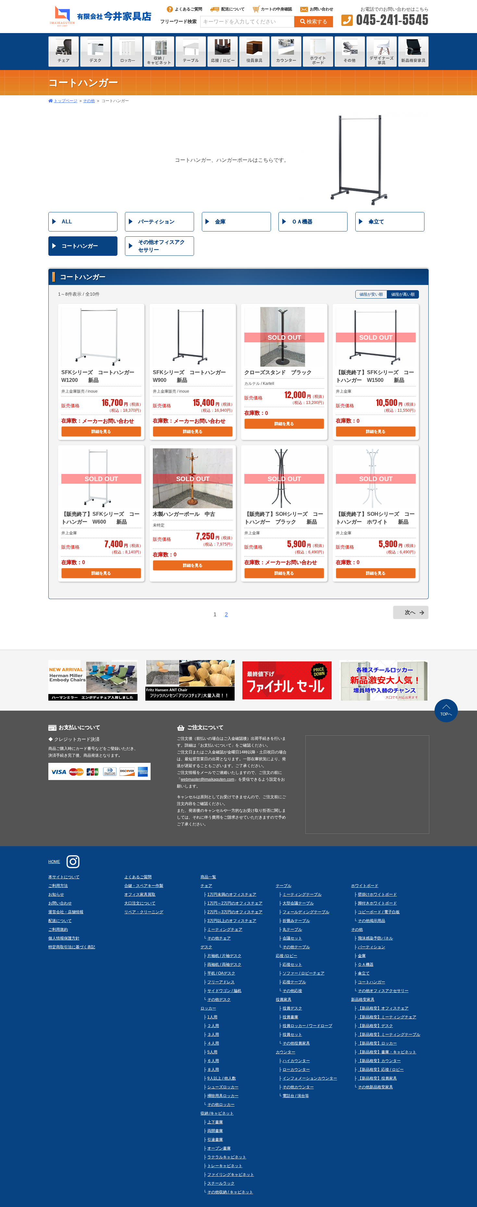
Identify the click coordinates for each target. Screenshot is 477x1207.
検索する (317, 21)
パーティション (156, 221)
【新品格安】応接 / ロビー (381, 1069)
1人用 (212, 1017)
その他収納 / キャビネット (230, 1192)
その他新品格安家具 (375, 1087)
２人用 (213, 1026)
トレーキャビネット (224, 1166)
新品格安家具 (362, 999)
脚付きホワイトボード (377, 903)
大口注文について (139, 903)
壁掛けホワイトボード (377, 894)
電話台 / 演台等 (296, 1096)
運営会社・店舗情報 (65, 912)
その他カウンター (298, 1087)
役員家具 (283, 999)
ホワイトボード (364, 885)
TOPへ (446, 714)
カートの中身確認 (276, 9)
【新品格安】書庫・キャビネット (387, 1052)
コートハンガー (80, 246)
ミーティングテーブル (302, 894)
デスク (206, 947)
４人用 (213, 1043)
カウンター (285, 1052)
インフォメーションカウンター (310, 1078)
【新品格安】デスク (375, 1026)
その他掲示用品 (371, 920)
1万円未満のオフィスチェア (231, 894)
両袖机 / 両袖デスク (224, 964)
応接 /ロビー (286, 955)
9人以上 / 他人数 (221, 1078)
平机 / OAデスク (221, 973)
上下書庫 (215, 1122)
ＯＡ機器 (302, 221)
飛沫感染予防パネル (375, 938)
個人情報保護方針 (64, 938)
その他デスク (219, 999)
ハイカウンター (296, 1061)
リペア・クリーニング (143, 912)
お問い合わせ (321, 9)
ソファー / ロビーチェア (303, 973)
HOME (54, 861)
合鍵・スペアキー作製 (143, 885)
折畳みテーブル (296, 920)
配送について (233, 9)
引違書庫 (215, 1139)
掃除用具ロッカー (222, 1096)
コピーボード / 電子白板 (379, 912)
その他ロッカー (221, 1104)
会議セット (292, 938)
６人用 (213, 1061)
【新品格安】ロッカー (377, 1043)
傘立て (376, 221)
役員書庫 (290, 1017)
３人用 (213, 1034)
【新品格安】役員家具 (377, 1078)
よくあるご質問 (188, 9)
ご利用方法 (58, 885)
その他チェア (219, 938)
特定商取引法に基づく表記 (71, 947)
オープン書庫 (219, 1148)
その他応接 (292, 990)
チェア (206, 885)
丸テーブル (292, 929)
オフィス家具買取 (139, 894)
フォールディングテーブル (306, 912)
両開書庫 (215, 1131)
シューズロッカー (222, 1087)
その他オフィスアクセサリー (161, 246)
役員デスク (292, 1008)
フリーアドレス (221, 982)
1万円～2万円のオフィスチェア (235, 903)
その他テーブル (296, 947)
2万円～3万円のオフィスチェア (235, 912)
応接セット (292, 964)
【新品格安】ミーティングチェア (387, 1017)
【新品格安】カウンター (379, 1061)
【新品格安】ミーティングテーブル (389, 1034)
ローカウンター (296, 1069)
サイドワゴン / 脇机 (224, 990)
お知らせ (56, 894)
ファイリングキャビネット (230, 1174)
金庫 (220, 221)
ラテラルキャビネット (226, 1157)
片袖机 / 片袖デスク (224, 955)
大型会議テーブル (298, 903)
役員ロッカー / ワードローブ (307, 1026)
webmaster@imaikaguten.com (207, 779)
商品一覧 (208, 877)
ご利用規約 (58, 929)
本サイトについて (64, 877)
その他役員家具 (296, 1043)
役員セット (292, 1034)
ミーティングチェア (224, 929)
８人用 (213, 1069)
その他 (89, 101)
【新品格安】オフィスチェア (383, 1008)
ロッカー (208, 1008)
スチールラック (221, 1183)
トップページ (65, 101)
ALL (67, 221)
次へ (410, 612)
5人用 (212, 1052)
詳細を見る (101, 431)
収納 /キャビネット (217, 1113)
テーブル (283, 885)
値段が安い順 (371, 294)
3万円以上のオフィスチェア (231, 920)
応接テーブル (294, 982)
